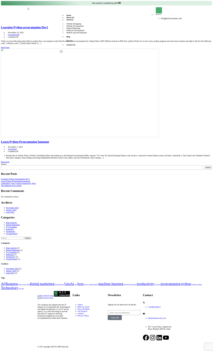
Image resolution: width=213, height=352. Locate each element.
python (186, 284)
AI (3, 284)
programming (170, 284)
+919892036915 (154, 307)
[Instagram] (153, 338)
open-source (132, 284)
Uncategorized (13, 35)
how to (86, 284)
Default (69, 41)
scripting (194, 284)
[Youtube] (166, 338)
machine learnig (93, 284)
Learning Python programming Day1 (15, 179)
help (75, 284)
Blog (68, 37)
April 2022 (10, 212)
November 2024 (12, 208)
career (20, 284)
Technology (12, 149)
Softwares (10, 229)
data (28, 284)
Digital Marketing (13, 225)
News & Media (83, 309)
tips (20, 288)
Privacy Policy (83, 316)
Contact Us (70, 45)
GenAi (69, 284)
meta (125, 284)
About (80, 305)
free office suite (59, 284)
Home (68, 15)
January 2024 (11, 210)
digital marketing (42, 284)
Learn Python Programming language (15, 181)
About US (70, 18)
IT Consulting (11, 227)
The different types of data (11, 186)
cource (24, 284)
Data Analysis (11, 223)
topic (22, 288)
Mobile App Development (76, 33)
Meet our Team (83, 307)
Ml (128, 284)
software (199, 284)
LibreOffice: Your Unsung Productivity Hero (18, 183)
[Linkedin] (159, 338)
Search (3, 164)
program (157, 284)
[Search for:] (12, 238)
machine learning (110, 284)
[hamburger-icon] (152, 14)
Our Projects (82, 311)
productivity (146, 284)
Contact (81, 313)
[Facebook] (146, 338)
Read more (5, 47)
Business (11, 284)
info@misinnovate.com (171, 18)
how (80, 284)
